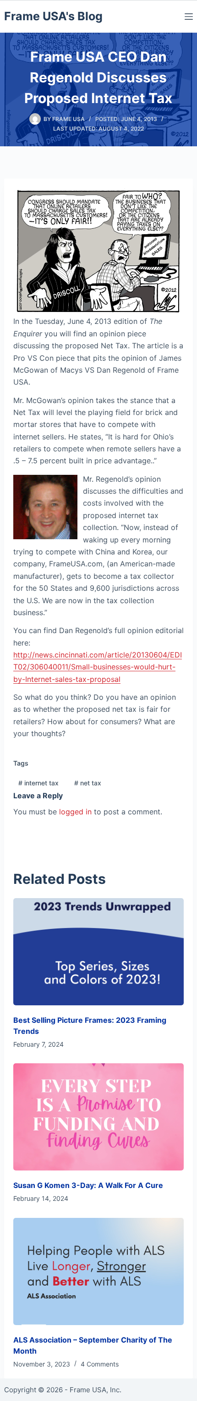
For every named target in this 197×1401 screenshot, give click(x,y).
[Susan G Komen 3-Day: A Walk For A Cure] (98, 1116)
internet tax (38, 783)
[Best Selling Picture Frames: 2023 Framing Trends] (98, 951)
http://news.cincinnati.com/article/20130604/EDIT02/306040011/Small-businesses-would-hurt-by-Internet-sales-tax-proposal (97, 667)
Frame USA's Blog (53, 16)
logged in (75, 811)
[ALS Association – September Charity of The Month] (98, 1271)
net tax (87, 783)
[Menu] (189, 16)
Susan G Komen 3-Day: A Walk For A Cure (88, 1185)
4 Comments (100, 1364)
